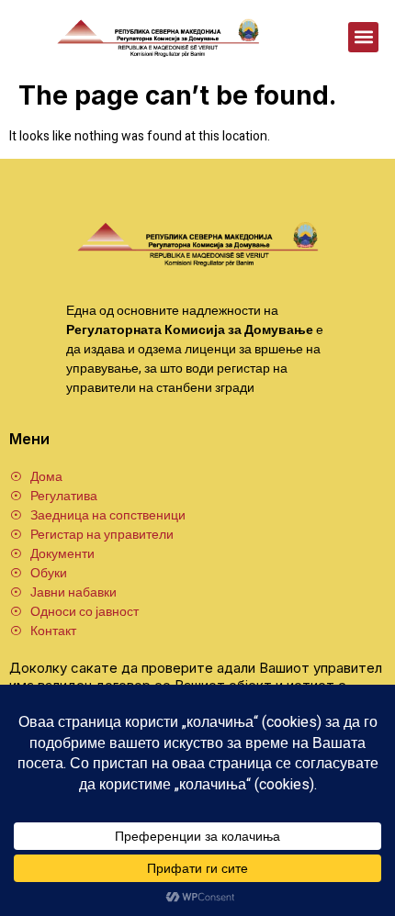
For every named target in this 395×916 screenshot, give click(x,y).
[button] (363, 37)
